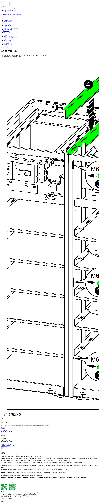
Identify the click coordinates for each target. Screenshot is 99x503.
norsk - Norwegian (7, 26)
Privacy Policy (4, 430)
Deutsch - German (7, 36)
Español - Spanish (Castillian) (10, 37)
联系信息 (3, 427)
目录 (4, 11)
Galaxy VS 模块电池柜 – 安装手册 (9, 14)
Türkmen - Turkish (7, 20)
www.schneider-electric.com (7, 445)
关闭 (2, 448)
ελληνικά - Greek (7, 33)
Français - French (7, 25)
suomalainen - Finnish (8, 41)
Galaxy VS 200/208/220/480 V (10, 10)
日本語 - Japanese (7, 44)
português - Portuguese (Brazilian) (11, 28)
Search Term (3, 6)
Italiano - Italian (7, 40)
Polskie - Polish (7, 21)
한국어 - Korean (7, 39)
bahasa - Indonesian (8, 23)
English (5, 35)
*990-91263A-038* (5, 446)
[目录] (1, 16)
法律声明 (3, 428)
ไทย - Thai (6, 31)
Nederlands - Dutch (7, 43)
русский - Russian (7, 24)
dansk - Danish (6, 32)
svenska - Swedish (7, 29)
